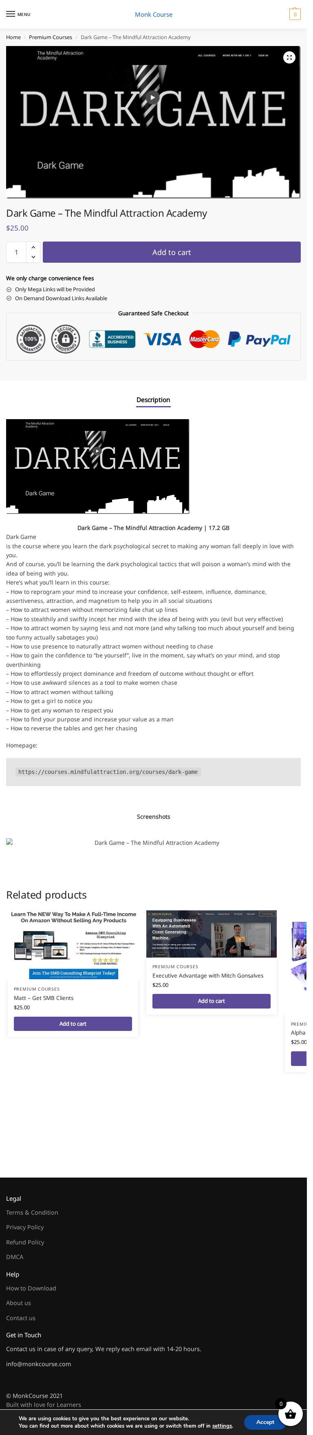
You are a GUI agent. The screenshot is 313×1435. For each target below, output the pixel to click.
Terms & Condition (32, 1212)
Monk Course (153, 14)
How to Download (31, 1288)
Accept (265, 1422)
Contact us (20, 1318)
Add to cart (171, 252)
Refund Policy (25, 1242)
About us (18, 1303)
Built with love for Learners (43, 1404)
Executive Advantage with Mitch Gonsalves (207, 975)
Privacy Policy (25, 1227)
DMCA (14, 1257)
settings (222, 1426)
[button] (294, 14)
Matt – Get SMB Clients (43, 998)
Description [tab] (153, 399)
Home (13, 37)
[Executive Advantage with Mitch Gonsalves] (211, 934)
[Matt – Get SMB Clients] (73, 945)
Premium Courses (50, 37)
